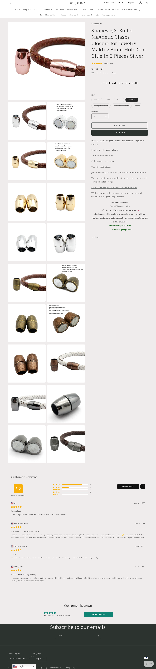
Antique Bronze (102, 106)
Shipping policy (69, 668)
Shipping (94, 73)
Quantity (94, 111)
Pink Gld (132, 100)
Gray (138, 106)
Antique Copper (123, 106)
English (21, 666)
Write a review (128, 486)
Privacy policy (42, 668)
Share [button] (96, 237)
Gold (109, 100)
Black (120, 100)
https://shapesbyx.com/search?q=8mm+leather (114, 188)
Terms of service (55, 668)
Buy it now (119, 133)
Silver (98, 100)
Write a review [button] (98, 614)
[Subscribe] (98, 636)
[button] (10, 3)
